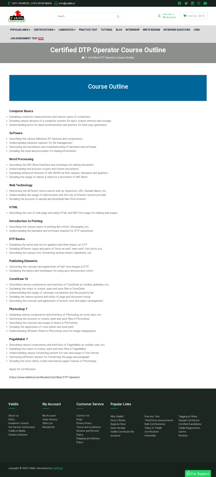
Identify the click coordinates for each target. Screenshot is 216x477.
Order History (50, 419)
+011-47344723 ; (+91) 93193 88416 (31, 3)
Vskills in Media (16, 430)
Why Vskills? (117, 416)
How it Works (118, 420)
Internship (133, 29)
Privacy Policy (84, 423)
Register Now (118, 424)
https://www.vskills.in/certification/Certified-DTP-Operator (44, 377)
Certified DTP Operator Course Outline (111, 57)
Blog (119, 29)
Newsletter (49, 427)
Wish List (48, 423)
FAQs (79, 419)
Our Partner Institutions (21, 427)
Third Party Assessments (159, 420)
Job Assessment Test (26, 38)
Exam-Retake (118, 427)
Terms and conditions (88, 427)
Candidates (66, 29)
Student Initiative (18, 434)
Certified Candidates (190, 424)
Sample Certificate (189, 420)
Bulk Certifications (155, 424)
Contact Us (82, 415)
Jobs (196, 29)
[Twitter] (186, 3)
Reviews (183, 435)
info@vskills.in (66, 3)
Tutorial (107, 29)
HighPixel (58, 468)
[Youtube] (206, 3)
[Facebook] (180, 3)
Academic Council (18, 423)
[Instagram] (199, 3)
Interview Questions (177, 29)
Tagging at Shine (188, 416)
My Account (49, 415)
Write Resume (151, 29)
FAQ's (11, 419)
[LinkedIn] (192, 3)
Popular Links (19, 29)
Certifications (43, 29)
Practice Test (88, 29)
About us (13, 415)
